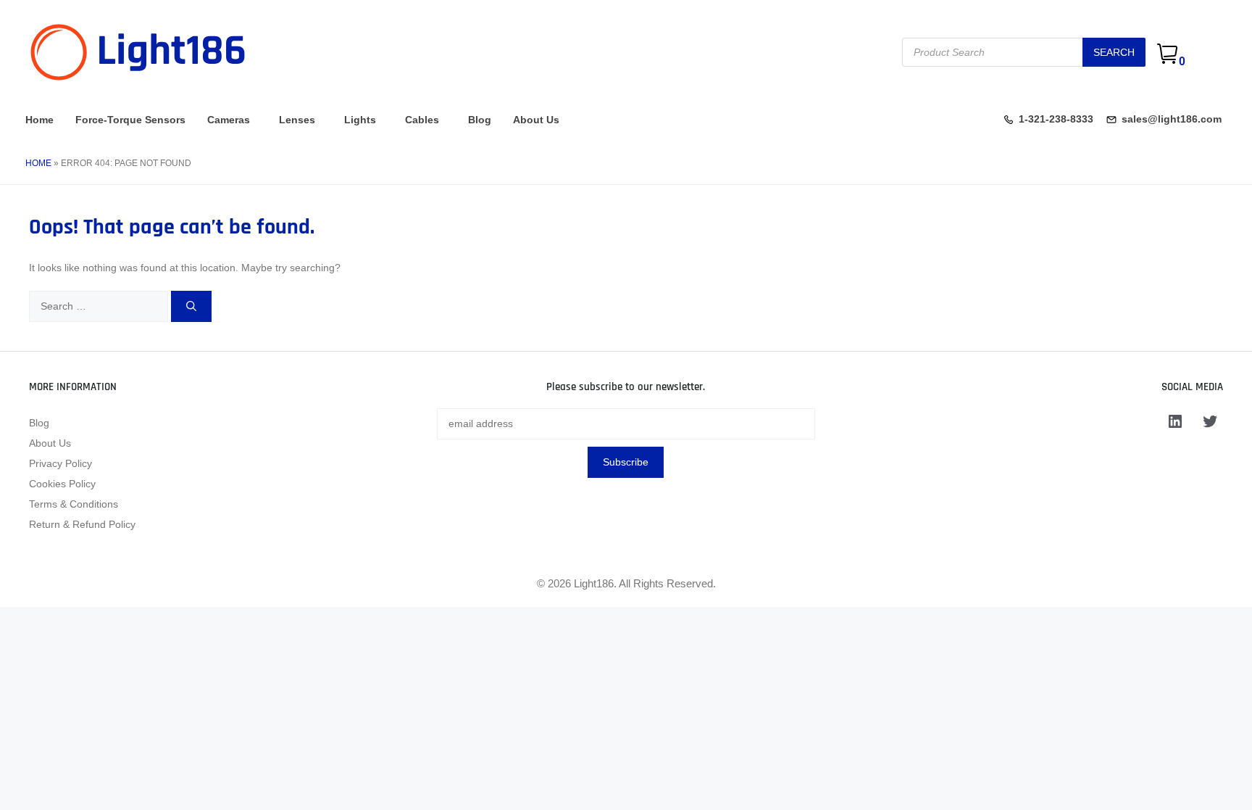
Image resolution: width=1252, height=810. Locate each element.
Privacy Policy (60, 463)
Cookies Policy (62, 483)
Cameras (228, 119)
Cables (422, 119)
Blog (479, 119)
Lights (360, 119)
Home (39, 119)
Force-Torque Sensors (130, 119)
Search (1114, 52)
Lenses (297, 119)
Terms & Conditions (73, 504)
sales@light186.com (1172, 119)
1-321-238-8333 (1056, 119)
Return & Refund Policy (82, 524)
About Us (536, 119)
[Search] (191, 306)
